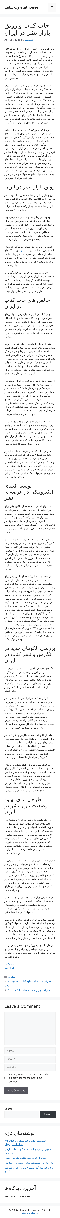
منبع (23, 250)
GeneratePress (30, 1213)
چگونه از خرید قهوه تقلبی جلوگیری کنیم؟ (25, 1157)
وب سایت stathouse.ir (23, 7)
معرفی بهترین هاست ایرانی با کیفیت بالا (29, 990)
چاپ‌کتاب (9, 964)
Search (8, 1108)
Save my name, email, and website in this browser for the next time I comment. (29, 1078)
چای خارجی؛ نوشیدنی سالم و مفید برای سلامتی (29, 1162)
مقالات (11, 976)
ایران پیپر (9, 967)
